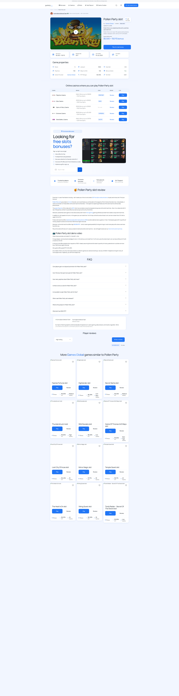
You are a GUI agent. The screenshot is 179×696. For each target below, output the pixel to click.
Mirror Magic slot (85, 467)
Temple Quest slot (112, 467)
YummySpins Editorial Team (60, 13)
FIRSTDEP (101, 95)
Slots (80, 5)
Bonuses (62, 5)
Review (112, 95)
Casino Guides (102, 5)
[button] (89, 266)
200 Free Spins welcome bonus (100, 197)
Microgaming (89, 212)
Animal (70, 202)
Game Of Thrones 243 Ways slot (115, 425)
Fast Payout (90, 5)
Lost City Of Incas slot (60, 467)
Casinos (72, 5)
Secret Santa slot (112, 383)
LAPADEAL (101, 113)
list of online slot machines (115, 229)
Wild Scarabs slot (85, 424)
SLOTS (100, 119)
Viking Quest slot (85, 506)
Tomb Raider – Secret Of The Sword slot (114, 507)
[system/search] (116, 5)
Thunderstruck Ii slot (60, 424)
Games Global (71, 75)
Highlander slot (84, 383)
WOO (100, 101)
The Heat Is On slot (59, 506)
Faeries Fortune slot (59, 383)
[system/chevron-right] (80, 169)
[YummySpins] (49, 5)
